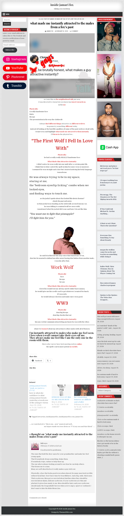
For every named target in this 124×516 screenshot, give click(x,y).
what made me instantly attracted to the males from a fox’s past (62, 25)
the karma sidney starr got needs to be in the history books (108, 443)
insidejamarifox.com (67, 417)
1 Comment (74, 31)
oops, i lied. (101, 381)
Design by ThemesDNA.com (62, 512)
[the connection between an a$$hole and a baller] (84, 390)
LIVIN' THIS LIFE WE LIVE (77, 19)
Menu (7, 14)
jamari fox (50, 31)
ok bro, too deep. (103, 368)
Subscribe (9, 50)
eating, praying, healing (106, 335)
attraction (41, 417)
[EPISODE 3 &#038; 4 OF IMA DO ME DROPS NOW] (62, 390)
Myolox (100, 441)
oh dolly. (100, 357)
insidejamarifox (52, 417)
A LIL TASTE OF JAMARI (47, 19)
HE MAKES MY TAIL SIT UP (62, 19)
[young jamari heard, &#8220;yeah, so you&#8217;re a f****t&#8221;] (40, 398)
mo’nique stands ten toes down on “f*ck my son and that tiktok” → (69, 426)
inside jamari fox (62, 5)
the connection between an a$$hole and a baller (82, 399)
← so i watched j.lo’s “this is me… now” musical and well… (51, 424)
